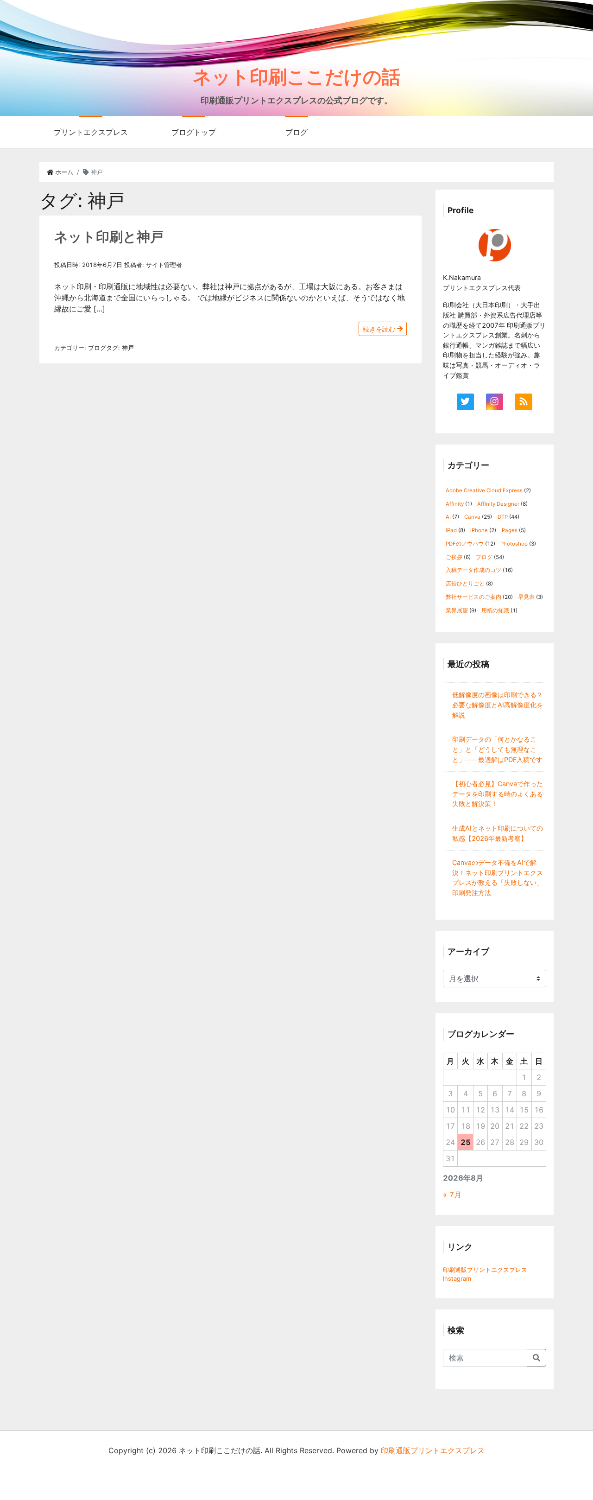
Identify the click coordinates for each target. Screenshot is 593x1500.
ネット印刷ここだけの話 (296, 76)
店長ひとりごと (465, 583)
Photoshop (514, 543)
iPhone (479, 530)
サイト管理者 (164, 264)
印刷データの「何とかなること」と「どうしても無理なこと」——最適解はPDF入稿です (497, 749)
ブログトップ (193, 132)
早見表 (526, 597)
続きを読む (380, 329)
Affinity (455, 504)
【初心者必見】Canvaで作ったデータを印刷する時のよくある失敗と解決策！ (497, 793)
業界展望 (457, 610)
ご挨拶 (454, 557)
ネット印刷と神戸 (109, 237)
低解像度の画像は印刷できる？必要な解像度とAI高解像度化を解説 (497, 704)
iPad (451, 530)
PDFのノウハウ (465, 543)
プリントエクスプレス (91, 132)
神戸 (128, 347)
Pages (509, 530)
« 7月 (452, 1194)
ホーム (63, 172)
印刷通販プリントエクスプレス (485, 1269)
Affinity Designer (498, 504)
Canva (472, 517)
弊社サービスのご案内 (473, 597)
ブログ (296, 132)
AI (448, 517)
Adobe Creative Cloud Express (484, 490)
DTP (503, 517)
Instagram (457, 1278)
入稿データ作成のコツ (473, 570)
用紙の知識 (495, 610)
